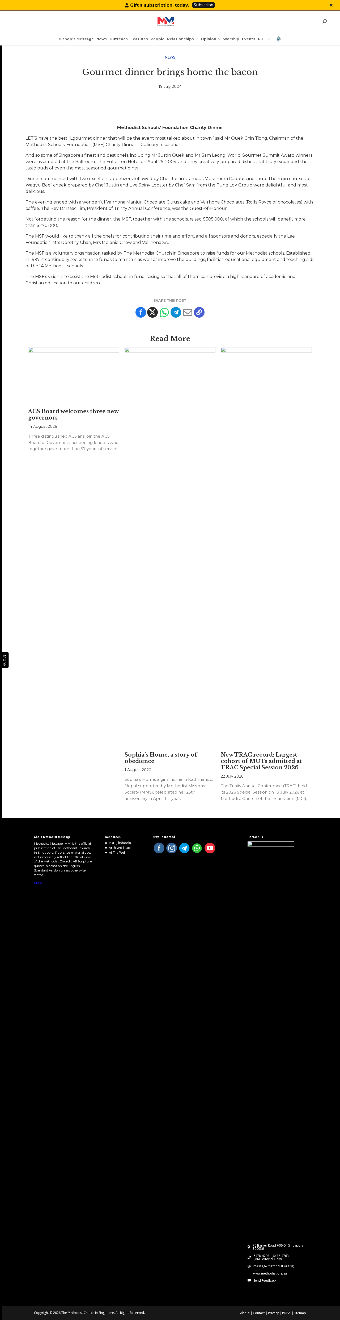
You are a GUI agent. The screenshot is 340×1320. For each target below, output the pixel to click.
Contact (259, 1313)
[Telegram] (176, 312)
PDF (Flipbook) (120, 843)
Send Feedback (264, 1280)
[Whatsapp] (164, 312)
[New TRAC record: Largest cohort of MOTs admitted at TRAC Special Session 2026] (266, 546)
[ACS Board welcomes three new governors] (73, 375)
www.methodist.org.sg (270, 1273)
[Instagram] (171, 848)
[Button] (331, 5)
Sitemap (300, 1313)
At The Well (117, 852)
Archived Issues (120, 847)
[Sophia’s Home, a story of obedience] (170, 546)
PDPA (286, 1313)
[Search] (324, 21)
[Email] (187, 312)
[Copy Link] (199, 312)
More (38, 883)
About (244, 1313)
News (170, 57)
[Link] (166, 21)
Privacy (273, 1313)
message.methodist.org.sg (273, 1266)
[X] (152, 312)
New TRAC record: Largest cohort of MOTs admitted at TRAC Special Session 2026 (261, 761)
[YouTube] (210, 848)
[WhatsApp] (197, 848)
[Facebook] (140, 312)
